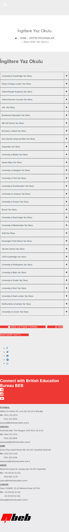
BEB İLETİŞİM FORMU (24, 327)
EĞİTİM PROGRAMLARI (41, 38)
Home (23, 38)
